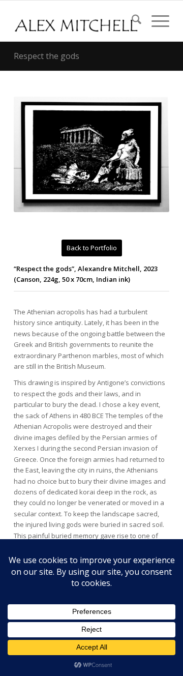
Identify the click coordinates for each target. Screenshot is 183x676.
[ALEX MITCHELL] (76, 21)
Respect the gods (46, 56)
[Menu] (155, 21)
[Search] (131, 21)
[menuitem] (131, 21)
